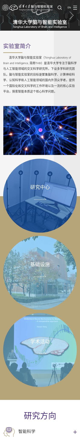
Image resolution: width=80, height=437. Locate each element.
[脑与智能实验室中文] (27, 7)
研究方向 (40, 417)
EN (69, 7)
